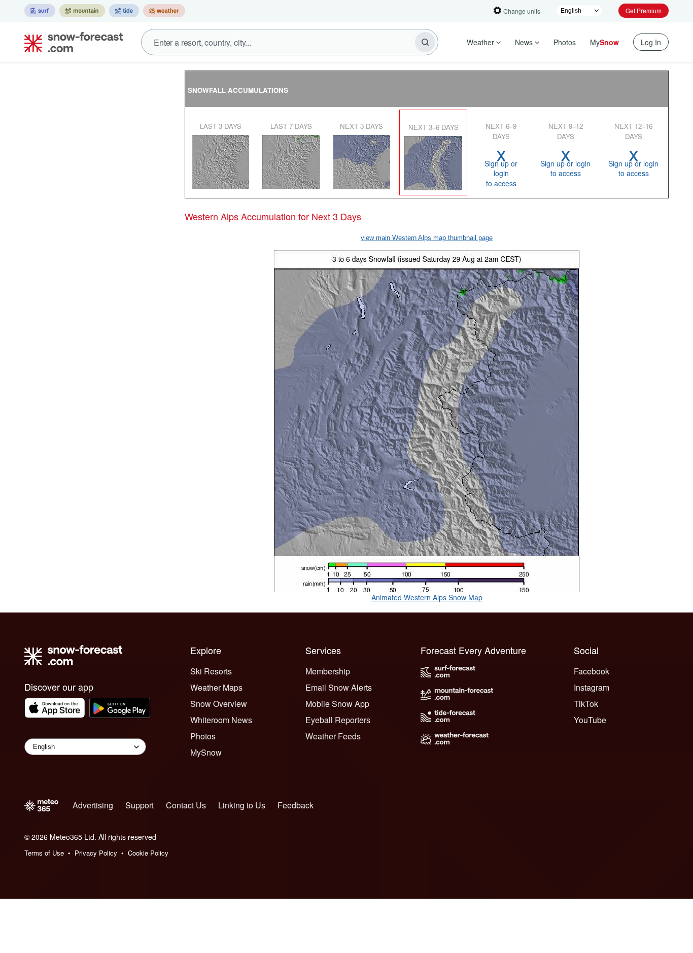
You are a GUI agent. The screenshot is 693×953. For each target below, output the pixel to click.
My (604, 42)
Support (139, 805)
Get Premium (644, 10)
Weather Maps (216, 687)
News (524, 42)
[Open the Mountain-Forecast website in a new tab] (82, 10)
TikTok (586, 703)
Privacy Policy (96, 853)
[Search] (425, 42)
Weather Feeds (333, 736)
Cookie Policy (148, 853)
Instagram (591, 687)
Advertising (93, 805)
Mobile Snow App (337, 703)
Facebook (591, 671)
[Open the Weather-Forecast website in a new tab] (164, 10)
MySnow (206, 752)
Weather (480, 42)
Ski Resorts (211, 671)
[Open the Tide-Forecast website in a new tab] (124, 10)
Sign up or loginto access (500, 168)
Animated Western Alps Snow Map (426, 597)
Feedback (296, 805)
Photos (564, 42)
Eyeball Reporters (337, 720)
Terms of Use (44, 853)
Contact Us (186, 805)
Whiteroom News (221, 720)
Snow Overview (218, 703)
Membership (327, 671)
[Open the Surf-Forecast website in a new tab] (39, 10)
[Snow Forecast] (70, 42)
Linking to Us (241, 805)
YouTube (590, 720)
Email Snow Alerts (338, 687)
